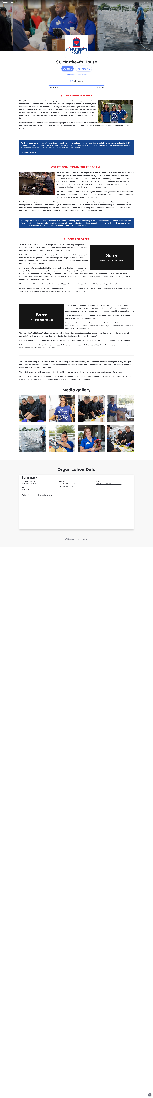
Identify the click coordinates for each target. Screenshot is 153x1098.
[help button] (149, 1094)
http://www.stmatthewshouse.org (109, 484)
